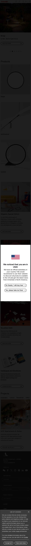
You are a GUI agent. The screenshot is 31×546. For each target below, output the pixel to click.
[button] (15, 290)
